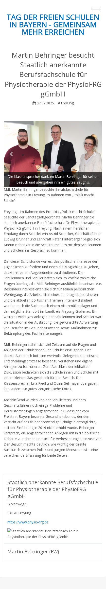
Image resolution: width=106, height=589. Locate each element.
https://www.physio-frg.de (27, 522)
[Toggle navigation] (95, 9)
